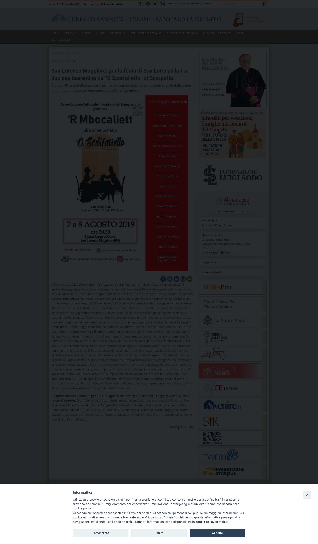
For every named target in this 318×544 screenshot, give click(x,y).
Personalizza (100, 533)
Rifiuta (159, 533)
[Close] (307, 495)
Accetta (217, 533)
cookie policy (205, 522)
